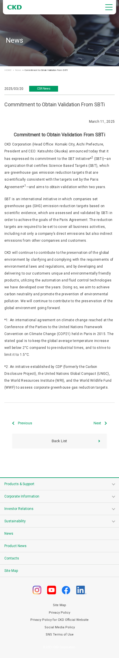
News (18, 70)
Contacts (11, 558)
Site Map (11, 571)
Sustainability (15, 521)
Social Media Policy (59, 627)
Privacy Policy (59, 612)
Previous (25, 423)
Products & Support (19, 484)
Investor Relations (19, 509)
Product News (15, 546)
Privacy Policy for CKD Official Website (59, 620)
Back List (59, 441)
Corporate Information (21, 496)
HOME (8, 70)
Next (97, 423)
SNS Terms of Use (60, 634)
